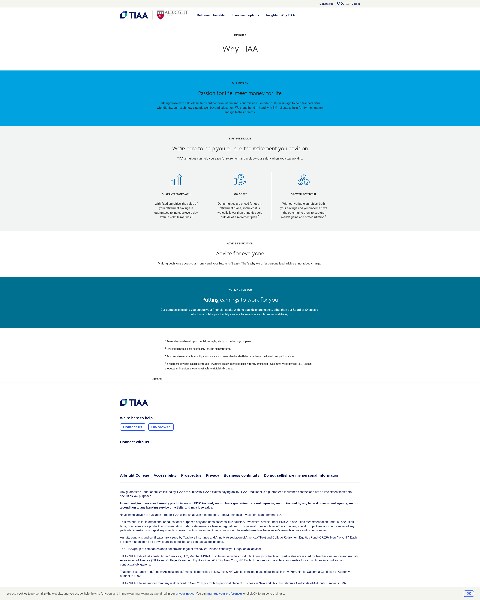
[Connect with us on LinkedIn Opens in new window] (136, 450)
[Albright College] (172, 14)
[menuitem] (327, 3)
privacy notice (185, 593)
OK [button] (469, 593)
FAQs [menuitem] (343, 3)
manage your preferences (224, 593)
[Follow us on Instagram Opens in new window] (129, 450)
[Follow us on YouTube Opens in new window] (143, 450)
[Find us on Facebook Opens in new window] (122, 450)
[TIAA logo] (134, 402)
